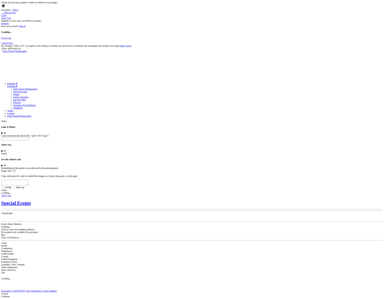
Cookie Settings (49, 291)
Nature (16, 94)
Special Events (20, 91)
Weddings (18, 108)
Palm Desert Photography (15, 51)
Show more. (126, 46)
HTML (8, 187)
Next (10, 43)
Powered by (13, 291)
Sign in (22, 26)
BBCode (20, 187)
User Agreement (33, 291)
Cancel (4, 43)
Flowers (17, 102)
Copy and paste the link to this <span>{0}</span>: (25, 135)
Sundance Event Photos (24, 105)
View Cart (6, 18)
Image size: (6, 171)
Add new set (8, 12)
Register (5, 23)
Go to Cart (6, 38)
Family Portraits (20, 97)
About (10, 110)
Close (4, 15)
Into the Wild (19, 100)
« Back (15, 10)
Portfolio (12, 83)
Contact (11, 113)
